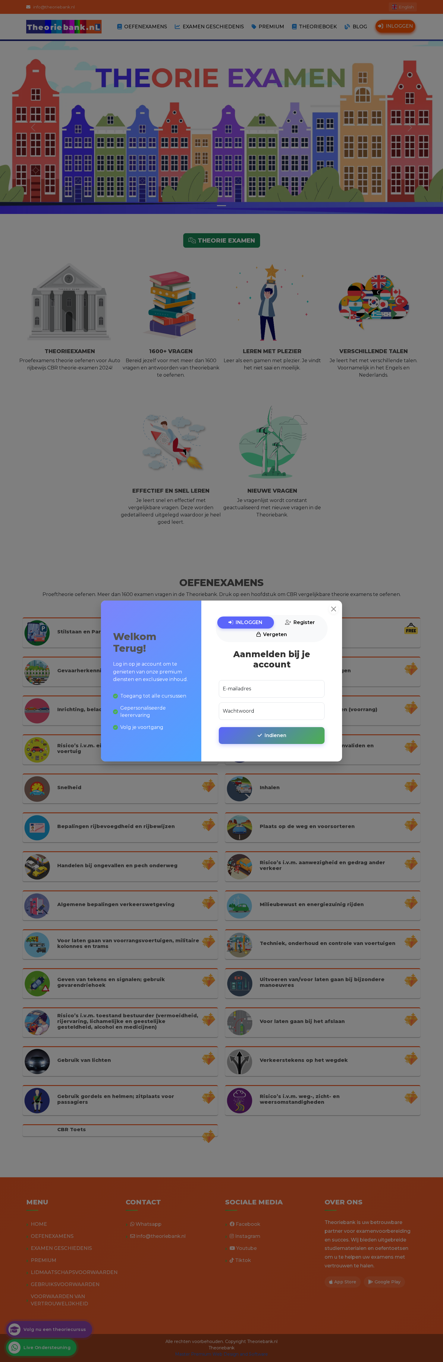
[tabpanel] (272, 698)
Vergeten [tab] (275, 634)
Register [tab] (304, 622)
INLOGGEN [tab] (249, 622)
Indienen (275, 735)
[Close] (333, 609)
